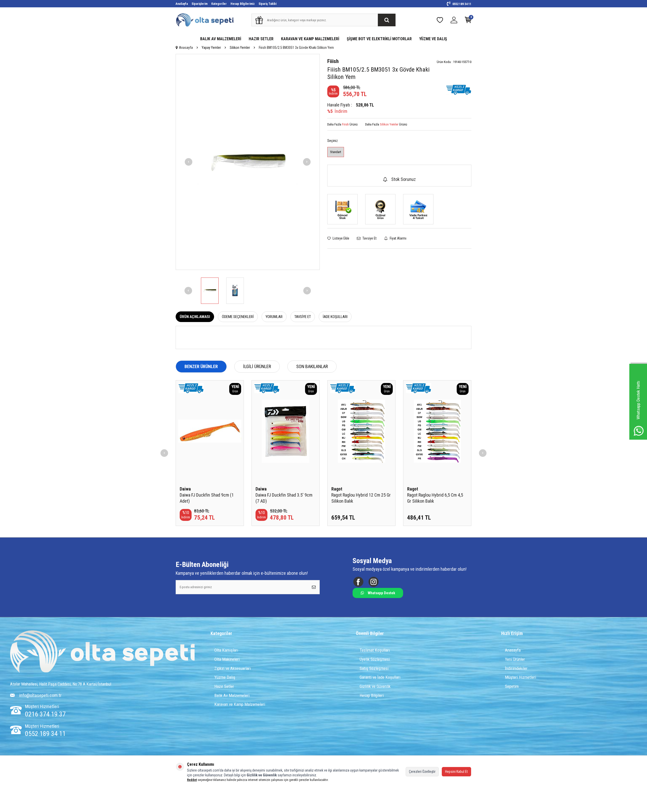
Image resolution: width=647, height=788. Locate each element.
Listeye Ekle (340, 238)
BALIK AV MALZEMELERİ (220, 38)
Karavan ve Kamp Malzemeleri (239, 704)
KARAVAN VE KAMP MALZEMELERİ (310, 38)
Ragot (336, 489)
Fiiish (333, 61)
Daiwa (185, 489)
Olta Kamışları (226, 650)
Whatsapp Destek (381, 593)
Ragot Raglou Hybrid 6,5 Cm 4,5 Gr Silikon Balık (435, 498)
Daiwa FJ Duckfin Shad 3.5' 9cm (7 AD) (284, 498)
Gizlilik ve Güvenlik (375, 686)
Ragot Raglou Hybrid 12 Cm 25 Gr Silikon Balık (361, 498)
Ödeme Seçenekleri (238, 316)
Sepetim (512, 686)
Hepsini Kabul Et (456, 772)
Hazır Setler (224, 686)
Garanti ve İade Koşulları (380, 677)
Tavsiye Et (369, 238)
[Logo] (102, 652)
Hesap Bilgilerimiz (242, 4)
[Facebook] (358, 581)
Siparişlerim (199, 4)
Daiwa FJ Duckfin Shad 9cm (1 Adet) (207, 498)
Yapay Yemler (211, 48)
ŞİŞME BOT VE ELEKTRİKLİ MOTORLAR (379, 38)
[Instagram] (373, 581)
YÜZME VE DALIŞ (433, 38)
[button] (188, 162)
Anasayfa (186, 48)
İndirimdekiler (516, 668)
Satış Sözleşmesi (374, 668)
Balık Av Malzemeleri (231, 695)
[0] (468, 21)
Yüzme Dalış (224, 677)
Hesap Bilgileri (372, 695)
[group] (247, 162)
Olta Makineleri (227, 659)
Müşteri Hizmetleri (520, 677)
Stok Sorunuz (403, 179)
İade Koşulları (335, 316)
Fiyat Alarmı (397, 238)
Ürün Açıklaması (195, 316)
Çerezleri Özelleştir (422, 772)
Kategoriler (219, 4)
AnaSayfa (182, 4)
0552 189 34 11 (461, 4)
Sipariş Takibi (267, 4)
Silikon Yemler (240, 48)
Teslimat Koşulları (375, 650)
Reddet (192, 780)
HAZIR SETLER (261, 38)
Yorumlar (274, 316)
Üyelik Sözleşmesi (375, 659)
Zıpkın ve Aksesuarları (232, 668)
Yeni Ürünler (515, 659)
